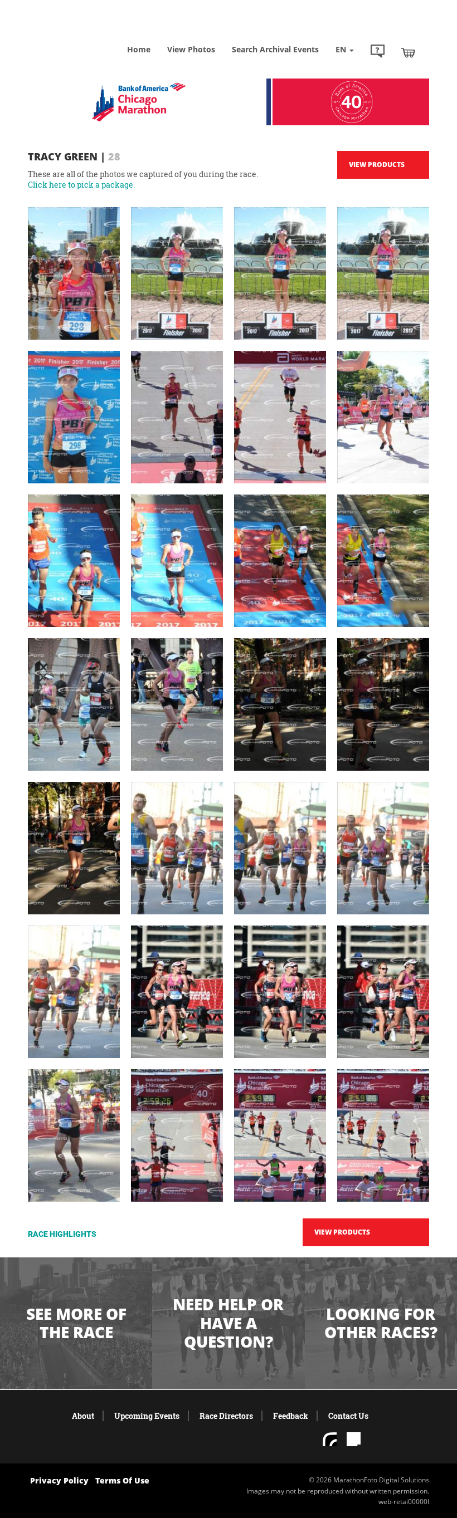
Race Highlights (62, 1234)
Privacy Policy (59, 1480)
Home (138, 49)
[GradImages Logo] (83, 33)
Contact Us (348, 1416)
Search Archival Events (275, 49)
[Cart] (408, 52)
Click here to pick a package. (81, 184)
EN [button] (342, 49)
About (83, 1416)
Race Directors (226, 1416)
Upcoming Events (146, 1416)
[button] (377, 52)
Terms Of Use (122, 1480)
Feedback (290, 1416)
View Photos (191, 49)
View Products (377, 164)
